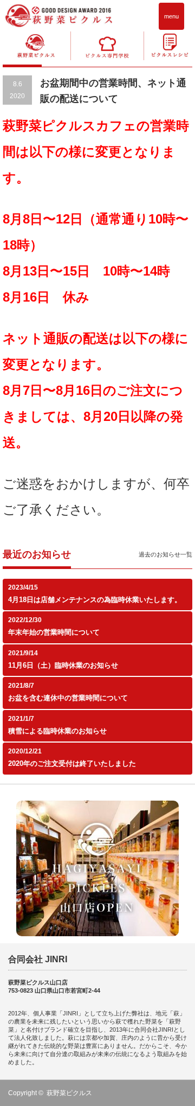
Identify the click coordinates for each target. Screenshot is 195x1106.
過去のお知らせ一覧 (165, 554)
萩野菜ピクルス (69, 1093)
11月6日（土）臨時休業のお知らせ (63, 665)
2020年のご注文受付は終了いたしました (72, 763)
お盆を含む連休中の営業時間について (68, 698)
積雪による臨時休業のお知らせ (57, 731)
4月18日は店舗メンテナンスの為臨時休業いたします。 (94, 600)
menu (171, 16)
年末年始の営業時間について (54, 632)
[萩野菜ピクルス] (58, 15)
